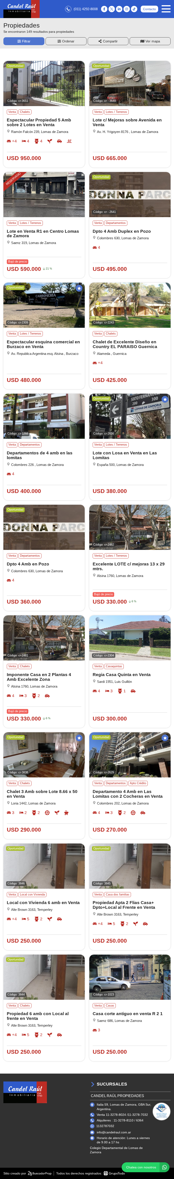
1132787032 (105, 1126)
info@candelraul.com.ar (114, 1132)
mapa (156, 41)
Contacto (149, 9)
